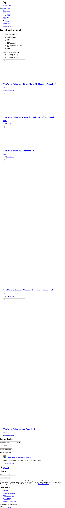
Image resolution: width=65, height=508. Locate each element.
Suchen (18, 442)
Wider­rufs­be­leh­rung (8, 496)
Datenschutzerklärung (44, 484)
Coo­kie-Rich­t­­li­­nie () (9, 501)
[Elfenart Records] (5, 8)
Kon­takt (5, 490)
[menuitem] (34, 11)
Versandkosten (10, 90)
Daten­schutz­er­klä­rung (9, 493)
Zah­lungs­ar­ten (7, 498)
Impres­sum (6, 492)
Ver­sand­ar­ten (6, 499)
